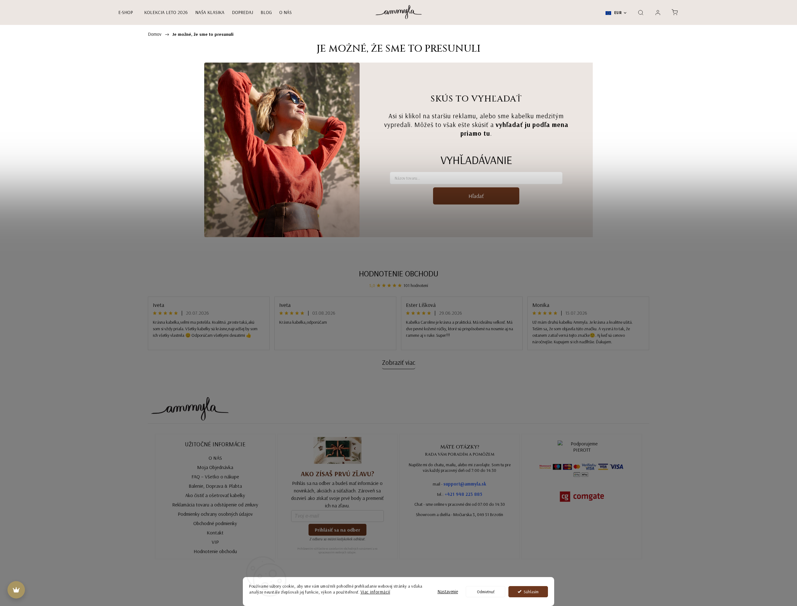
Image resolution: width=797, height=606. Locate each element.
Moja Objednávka (215, 467)
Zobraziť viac (398, 362)
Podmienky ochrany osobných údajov (215, 514)
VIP (215, 542)
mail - (459, 484)
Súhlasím (531, 591)
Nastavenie (447, 591)
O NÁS (215, 458)
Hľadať (476, 196)
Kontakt (215, 532)
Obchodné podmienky (215, 523)
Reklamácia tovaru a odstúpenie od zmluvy (215, 504)
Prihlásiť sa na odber (337, 530)
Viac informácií (375, 592)
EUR (617, 12)
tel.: (459, 494)
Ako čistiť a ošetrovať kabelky (215, 495)
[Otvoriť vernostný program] (16, 590)
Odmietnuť (485, 591)
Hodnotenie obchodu (398, 273)
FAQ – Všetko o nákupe (215, 476)
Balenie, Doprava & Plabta (215, 486)
